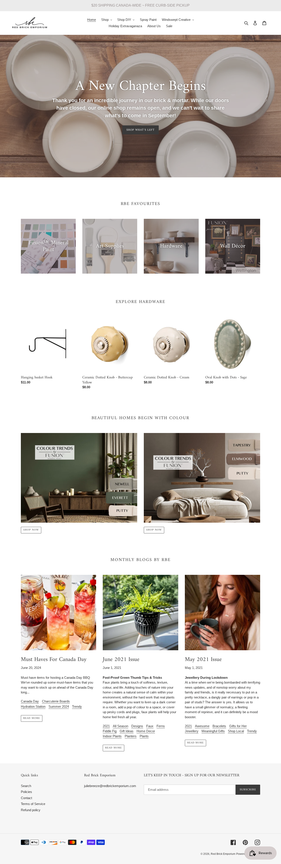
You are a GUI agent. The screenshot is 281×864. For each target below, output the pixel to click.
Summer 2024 (59, 706)
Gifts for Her (238, 726)
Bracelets (219, 726)
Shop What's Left (140, 129)
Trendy (77, 706)
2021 (106, 726)
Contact (26, 798)
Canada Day (30, 701)
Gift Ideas (126, 731)
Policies (26, 792)
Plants (144, 736)
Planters (131, 736)
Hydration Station (33, 706)
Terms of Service (33, 804)
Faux (149, 726)
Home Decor (146, 731)
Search (26, 786)
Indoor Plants (112, 736)
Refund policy (30, 810)
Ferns (161, 726)
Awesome (202, 726)
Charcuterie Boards (56, 701)
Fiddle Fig (110, 731)
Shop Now (31, 530)
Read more (31, 718)
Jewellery (191, 731)
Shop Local (236, 731)
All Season (120, 726)
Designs (137, 726)
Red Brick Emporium (223, 853)
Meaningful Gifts (213, 731)
